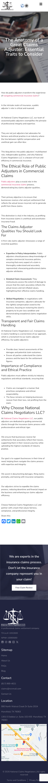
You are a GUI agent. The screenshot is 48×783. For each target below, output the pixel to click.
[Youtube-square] (13, 642)
